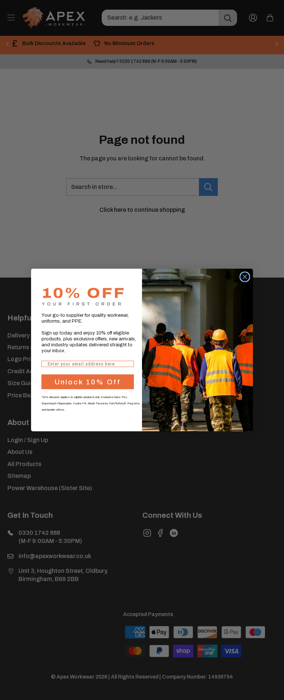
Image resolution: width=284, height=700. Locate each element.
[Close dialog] (244, 276)
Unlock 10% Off (88, 382)
